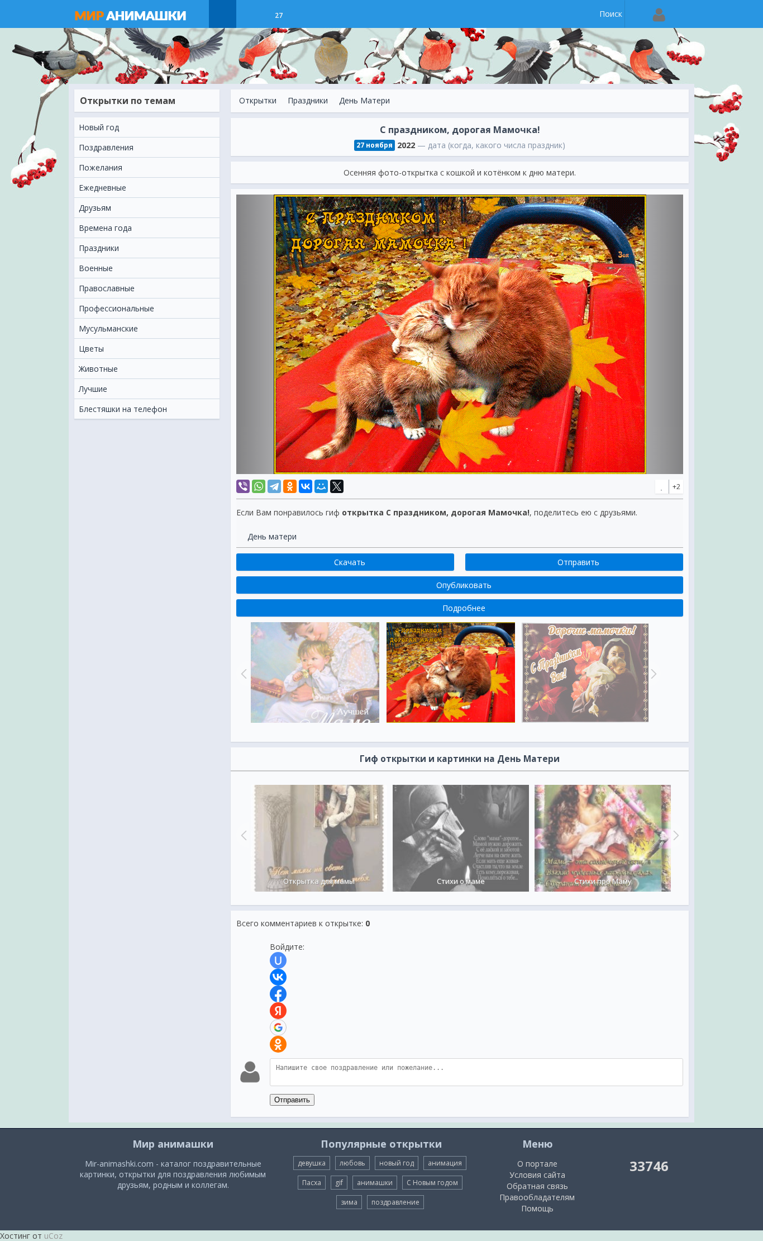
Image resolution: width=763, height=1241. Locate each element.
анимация (445, 1163)
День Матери (364, 100)
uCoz (53, 1235)
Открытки (257, 100)
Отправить (292, 1100)
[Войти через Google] (278, 1027)
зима (349, 1202)
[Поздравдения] (306, 14)
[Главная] (141, 14)
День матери (272, 536)
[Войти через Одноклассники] (278, 1044)
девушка (312, 1163)
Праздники (308, 100)
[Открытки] (222, 14)
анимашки (375, 1182)
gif (339, 1182)
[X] (337, 486)
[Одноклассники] (290, 486)
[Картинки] (250, 14)
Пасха (311, 1182)
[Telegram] (274, 486)
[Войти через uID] (278, 960)
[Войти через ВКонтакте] (278, 977)
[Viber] (243, 486)
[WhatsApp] (258, 486)
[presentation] (242, 835)
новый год (396, 1163)
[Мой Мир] (321, 486)
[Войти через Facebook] (278, 994)
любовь (352, 1163)
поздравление (395, 1202)
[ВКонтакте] (305, 486)
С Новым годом (432, 1182)
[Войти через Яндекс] (278, 1010)
